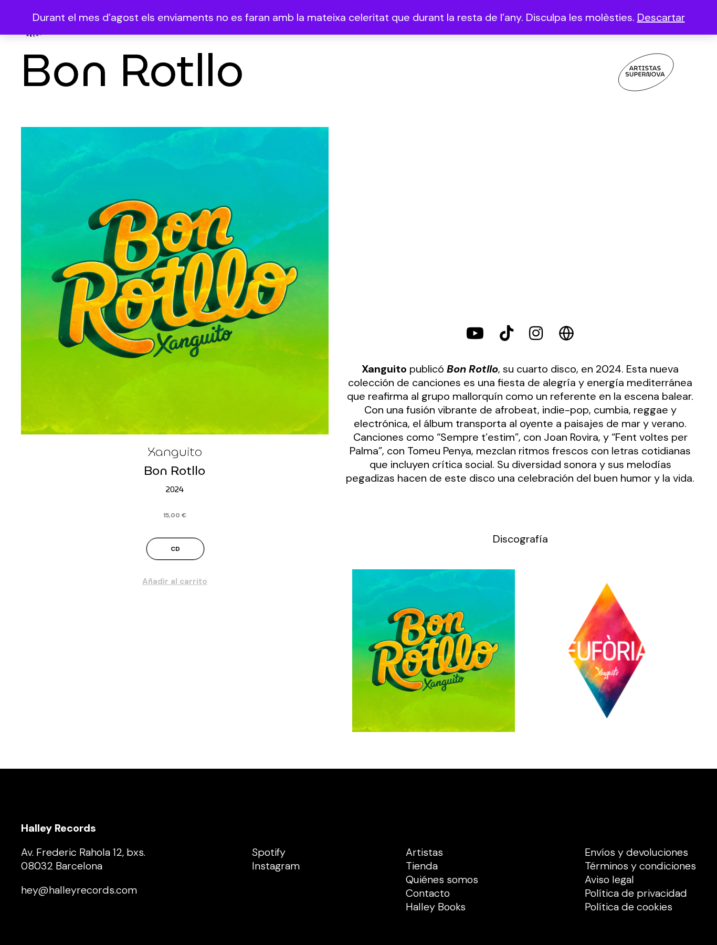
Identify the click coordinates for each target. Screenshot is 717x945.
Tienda (422, 866)
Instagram (276, 866)
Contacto (428, 893)
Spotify (269, 852)
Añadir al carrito (174, 581)
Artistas (424, 852)
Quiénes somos (442, 879)
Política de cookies (628, 907)
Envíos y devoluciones (636, 852)
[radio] (175, 549)
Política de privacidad (636, 893)
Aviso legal (609, 879)
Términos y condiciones (640, 866)
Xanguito (174, 451)
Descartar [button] (661, 17)
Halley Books (436, 907)
